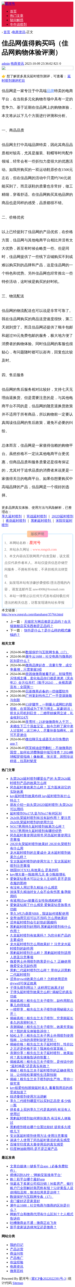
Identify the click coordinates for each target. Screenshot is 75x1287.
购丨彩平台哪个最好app (27, 1179)
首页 (13, 11)
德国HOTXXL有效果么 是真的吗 (34, 870)
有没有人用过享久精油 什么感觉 (34, 887)
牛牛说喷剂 (18, 24)
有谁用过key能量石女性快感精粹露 (35, 900)
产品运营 (16, 1249)
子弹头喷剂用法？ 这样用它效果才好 (37, 987)
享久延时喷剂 (12, 516)
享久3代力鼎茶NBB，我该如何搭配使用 (39, 913)
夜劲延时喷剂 (16, 520)
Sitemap (17, 1283)
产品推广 (16, 1258)
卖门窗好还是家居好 (25, 1201)
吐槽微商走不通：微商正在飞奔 (33, 1223)
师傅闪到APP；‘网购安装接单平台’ (36, 1175)
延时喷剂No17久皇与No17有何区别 (36, 813)
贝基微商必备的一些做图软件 (47, 691)
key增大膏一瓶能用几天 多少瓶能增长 (38, 874)
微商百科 (16, 1271)
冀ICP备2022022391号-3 (48, 1278)
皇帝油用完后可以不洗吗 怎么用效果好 (39, 918)
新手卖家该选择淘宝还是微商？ (33, 1227)
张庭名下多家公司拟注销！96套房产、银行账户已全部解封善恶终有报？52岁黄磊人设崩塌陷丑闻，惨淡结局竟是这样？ (41, 1188)
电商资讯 (18, 32)
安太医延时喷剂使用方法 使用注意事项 (39, 1135)
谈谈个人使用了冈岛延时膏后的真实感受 (40, 1140)
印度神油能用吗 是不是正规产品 (34, 1149)
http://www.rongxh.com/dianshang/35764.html (32, 614)
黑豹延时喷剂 (41, 520)
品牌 (50, 91)
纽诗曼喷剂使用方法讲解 (28, 1096)
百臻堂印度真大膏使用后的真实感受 (36, 1144)
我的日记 (16, 1245)
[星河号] (8, 3)
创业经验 (16, 1262)
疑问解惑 (16, 20)
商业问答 (16, 1253)
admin (6, 63)
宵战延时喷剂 (37, 516)
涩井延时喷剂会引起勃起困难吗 (33, 922)
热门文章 (16, 15)
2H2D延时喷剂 (62, 516)
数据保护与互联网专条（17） (47, 652)
